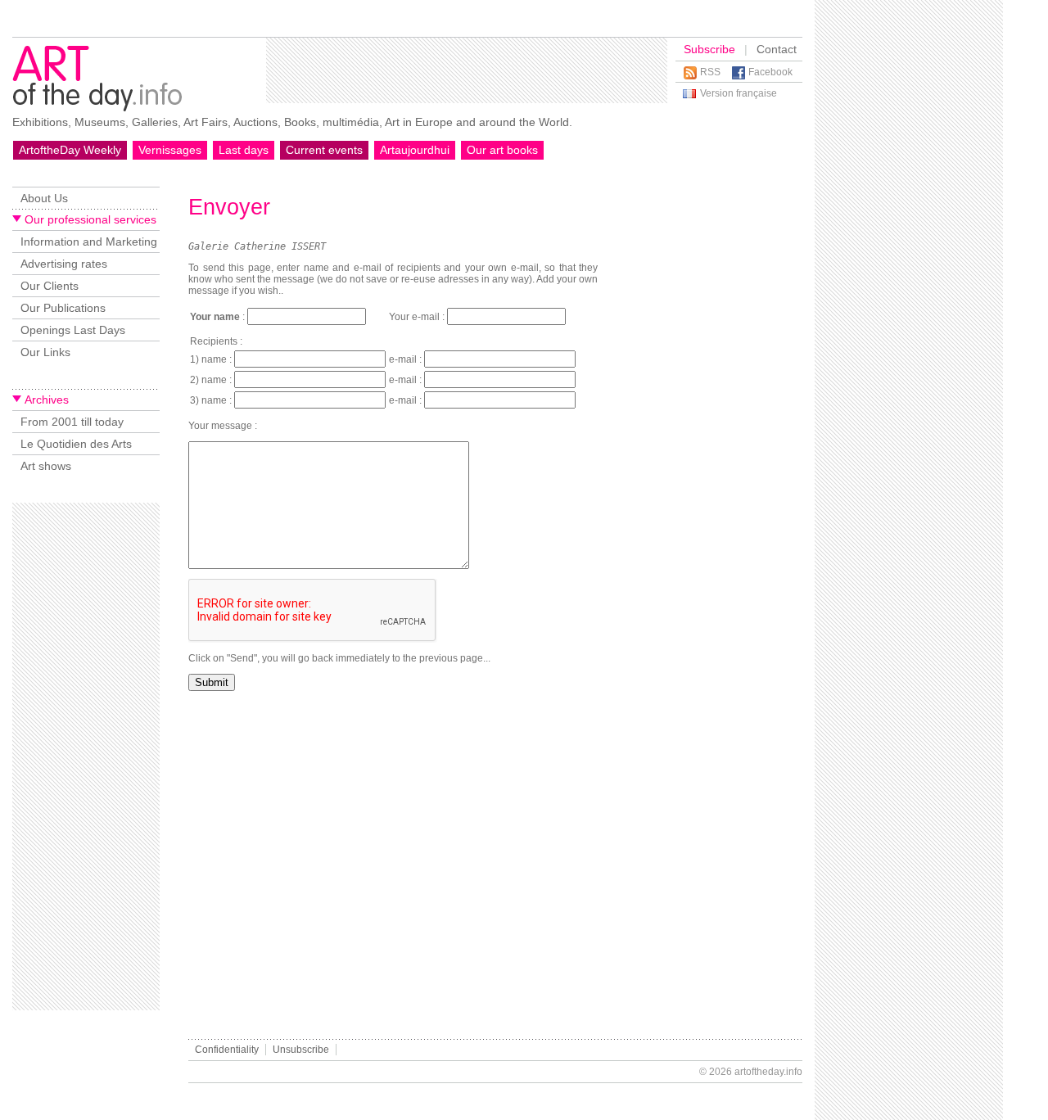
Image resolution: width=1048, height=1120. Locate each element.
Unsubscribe (301, 1049)
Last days (244, 149)
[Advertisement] (466, 70)
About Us (44, 198)
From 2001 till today (72, 421)
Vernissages (169, 149)
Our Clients (49, 285)
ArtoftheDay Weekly (70, 149)
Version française (738, 93)
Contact (777, 49)
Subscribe (709, 49)
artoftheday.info (768, 1071)
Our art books (502, 149)
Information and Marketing (88, 241)
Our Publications (63, 307)
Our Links (45, 352)
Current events (324, 149)
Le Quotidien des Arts (76, 443)
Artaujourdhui (414, 149)
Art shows (45, 465)
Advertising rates (63, 263)
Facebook (770, 72)
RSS (710, 72)
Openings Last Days (72, 329)
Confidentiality (227, 1049)
